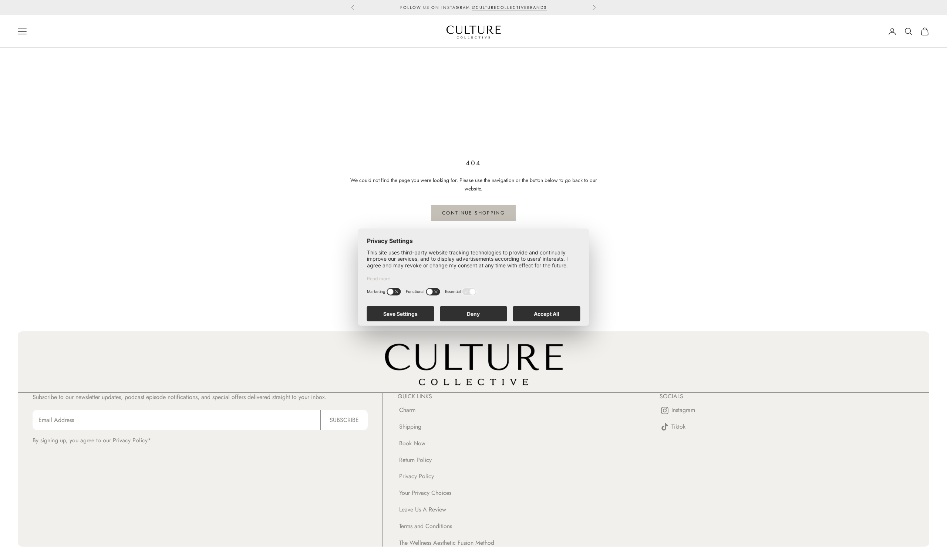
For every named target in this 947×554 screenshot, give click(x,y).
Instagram (683, 410)
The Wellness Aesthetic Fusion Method (446, 542)
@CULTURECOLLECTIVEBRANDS (509, 7)
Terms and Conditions (425, 526)
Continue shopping (473, 212)
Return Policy (415, 460)
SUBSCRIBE (344, 420)
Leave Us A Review (422, 509)
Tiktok (678, 427)
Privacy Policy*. (132, 440)
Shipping (410, 426)
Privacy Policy (416, 476)
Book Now (412, 443)
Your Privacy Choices (425, 493)
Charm (407, 410)
